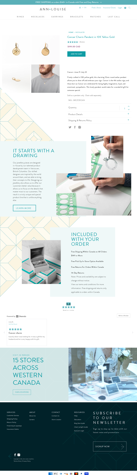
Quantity (72, 107)
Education (77, 419)
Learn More (23, 208)
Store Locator (56, 419)
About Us (32, 416)
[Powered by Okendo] (16, 316)
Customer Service (13, 415)
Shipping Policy (12, 419)
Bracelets (76, 17)
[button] (20, 16)
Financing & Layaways (14, 426)
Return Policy (11, 422)
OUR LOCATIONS (22, 392)
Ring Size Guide (79, 423)
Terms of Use (17, 461)
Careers (32, 419)
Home (71, 32)
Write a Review (124, 316)
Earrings (57, 17)
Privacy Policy (26, 461)
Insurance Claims (13, 429)
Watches (95, 17)
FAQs (75, 416)
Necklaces (38, 17)
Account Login (79, 431)
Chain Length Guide (81, 427)
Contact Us (55, 416)
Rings (20, 17)
